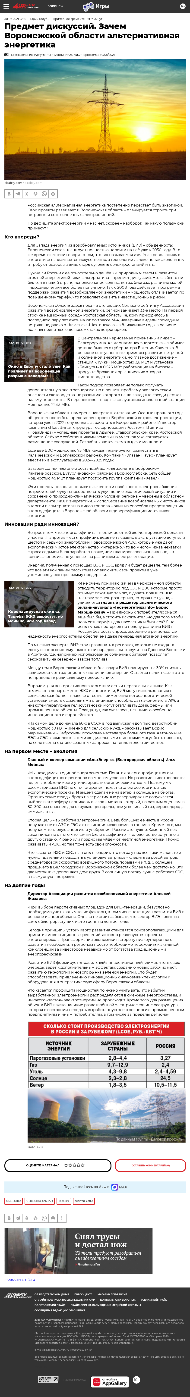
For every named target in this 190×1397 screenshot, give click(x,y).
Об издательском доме (52, 1294)
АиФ (40, 1147)
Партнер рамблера (74, 1379)
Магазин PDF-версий (112, 1294)
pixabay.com (33, 183)
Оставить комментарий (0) (151, 1165)
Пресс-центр (83, 1294)
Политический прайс (50, 1305)
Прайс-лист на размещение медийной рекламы (106, 1305)
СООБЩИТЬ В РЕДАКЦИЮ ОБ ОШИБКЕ (60, 1310)
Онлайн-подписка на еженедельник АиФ (65, 1299)
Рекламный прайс (154, 1299)
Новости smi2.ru (19, 1279)
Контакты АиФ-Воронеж (118, 1299)
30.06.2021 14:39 (15, 19)
